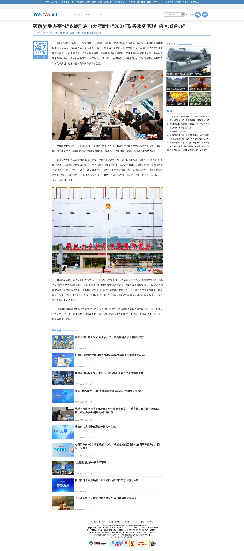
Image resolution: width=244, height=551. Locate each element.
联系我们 (118, 522)
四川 (149, 2)
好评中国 (108, 2)
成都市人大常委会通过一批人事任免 (95, 426)
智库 (94, 2)
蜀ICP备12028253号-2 (94, 530)
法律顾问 (142, 522)
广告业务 (110, 522)
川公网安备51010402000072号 (117, 530)
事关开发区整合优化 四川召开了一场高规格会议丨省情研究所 (109, 337)
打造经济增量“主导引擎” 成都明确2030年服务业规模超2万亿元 (110, 355)
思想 (88, 2)
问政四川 (141, 2)
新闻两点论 (119, 2)
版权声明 (102, 522)
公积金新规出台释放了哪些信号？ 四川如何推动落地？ (106, 498)
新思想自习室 (78, 2)
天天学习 (66, 2)
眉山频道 (76, 14)
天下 (155, 2)
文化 (161, 2)
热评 (100, 2)
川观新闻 (131, 2)
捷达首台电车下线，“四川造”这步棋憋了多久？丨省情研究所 (109, 373)
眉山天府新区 (89, 14)
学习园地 (55, 2)
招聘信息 (126, 522)
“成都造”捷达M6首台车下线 (90, 462)
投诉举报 (150, 522)
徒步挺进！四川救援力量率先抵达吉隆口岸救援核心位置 (107, 480)
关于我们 (94, 522)
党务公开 (169, 2)
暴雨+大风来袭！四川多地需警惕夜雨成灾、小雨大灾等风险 (109, 390)
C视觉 (178, 2)
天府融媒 (195, 2)
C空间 (186, 2)
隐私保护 (134, 522)
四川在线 (64, 33)
